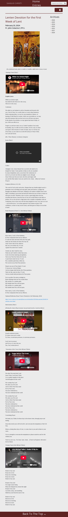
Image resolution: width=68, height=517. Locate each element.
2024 (53, 24)
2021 (53, 30)
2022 (53, 28)
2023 (53, 26)
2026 (53, 20)
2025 (53, 22)
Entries (36, 5)
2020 (53, 32)
